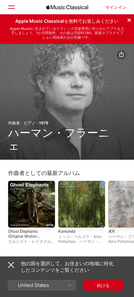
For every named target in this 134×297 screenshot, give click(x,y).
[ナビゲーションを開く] (11, 7)
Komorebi (66, 231)
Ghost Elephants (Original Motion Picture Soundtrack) (26, 236)
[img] (67, 7)
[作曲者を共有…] (121, 54)
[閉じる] (129, 19)
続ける (103, 285)
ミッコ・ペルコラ (73, 236)
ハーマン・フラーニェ (80, 244)
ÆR (111, 231)
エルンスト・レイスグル (29, 241)
